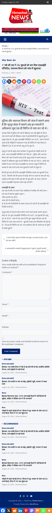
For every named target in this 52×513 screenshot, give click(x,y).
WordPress (34, 504)
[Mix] (34, 81)
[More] (44, 81)
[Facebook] (4, 81)
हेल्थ (14, 60)
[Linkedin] (19, 81)
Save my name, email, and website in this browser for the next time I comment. (25, 342)
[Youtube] (31, 496)
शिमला (3, 408)
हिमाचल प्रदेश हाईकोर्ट (8, 364)
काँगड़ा (4, 60)
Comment (7, 272)
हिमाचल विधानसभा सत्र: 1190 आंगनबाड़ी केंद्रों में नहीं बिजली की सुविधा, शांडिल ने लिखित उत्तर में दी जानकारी (24, 397)
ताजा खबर (7, 359)
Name (5, 304)
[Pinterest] (24, 81)
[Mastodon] (29, 81)
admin (18, 73)
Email (5, 316)
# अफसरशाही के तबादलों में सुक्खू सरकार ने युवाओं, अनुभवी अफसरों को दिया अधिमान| (25, 249)
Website (5, 327)
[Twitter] (27, 496)
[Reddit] (14, 81)
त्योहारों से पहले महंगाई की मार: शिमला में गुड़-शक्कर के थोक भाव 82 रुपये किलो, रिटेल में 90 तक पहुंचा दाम (24, 411)
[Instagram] (23, 496)
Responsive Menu (47, 2)
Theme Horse (37, 501)
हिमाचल (9, 60)
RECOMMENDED (11, 423)
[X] (9, 81)
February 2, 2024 (8, 73)
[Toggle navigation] (5, 39)
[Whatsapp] (39, 81)
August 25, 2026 (8, 372)
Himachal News (21, 372)
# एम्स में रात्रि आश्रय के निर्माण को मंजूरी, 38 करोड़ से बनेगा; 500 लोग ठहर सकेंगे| (26, 239)
